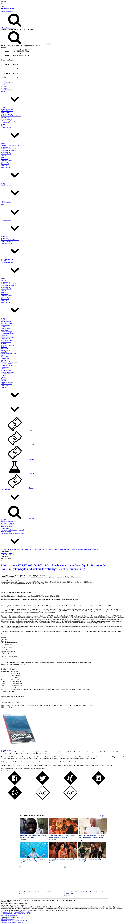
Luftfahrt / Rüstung (6, 365)
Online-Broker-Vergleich (8, 243)
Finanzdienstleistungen (7, 337)
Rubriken (3, 107)
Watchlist (31, 518)
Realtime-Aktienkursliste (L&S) (10, 240)
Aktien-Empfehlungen (19, 913)
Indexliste (3, 280)
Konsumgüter (5, 358)
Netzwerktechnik (6, 374)
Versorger (3, 387)
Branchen (3, 183)
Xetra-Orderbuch (15, 912)
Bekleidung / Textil (6, 323)
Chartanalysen (5, 122)
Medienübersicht (6, 203)
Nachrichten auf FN (6, 90)
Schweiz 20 (4, 162)
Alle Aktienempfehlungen (8, 121)
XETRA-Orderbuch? (7, 262)
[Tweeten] (43, 784)
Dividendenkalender (7, 241)
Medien (3, 201)
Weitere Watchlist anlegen (8, 521)
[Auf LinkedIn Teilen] (98, 784)
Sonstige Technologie (7, 382)
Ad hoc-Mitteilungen (7, 8)
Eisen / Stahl (4, 330)
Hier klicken (4, 770)
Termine (3, 126)
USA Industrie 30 (6, 154)
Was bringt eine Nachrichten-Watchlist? (12, 530)
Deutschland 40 (5, 147)
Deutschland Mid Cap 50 (8, 150)
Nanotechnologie (6, 370)
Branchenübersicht (6, 185)
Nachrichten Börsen (6, 913)
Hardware (4, 347)
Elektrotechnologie (6, 332)
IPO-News (4, 124)
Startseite (3, 85)
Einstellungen (5, 528)
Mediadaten (19, 917)
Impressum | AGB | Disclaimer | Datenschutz (14, 920)
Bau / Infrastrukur (6, 321)
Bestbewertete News (7, 112)
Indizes (3, 144)
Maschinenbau (5, 367)
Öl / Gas (3, 375)
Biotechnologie (5, 325)
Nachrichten (4, 86)
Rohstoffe (4, 379)
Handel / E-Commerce (7, 345)
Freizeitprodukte (5, 338)
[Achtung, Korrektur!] (18, 748)
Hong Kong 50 (5, 167)
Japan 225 (4, 165)
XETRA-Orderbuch (7, 259)
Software (3, 380)
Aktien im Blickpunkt (7, 109)
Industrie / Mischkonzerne (8, 353)
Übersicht (3, 261)
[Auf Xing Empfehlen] (70, 784)
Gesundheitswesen (6, 340)
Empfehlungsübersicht (7, 119)
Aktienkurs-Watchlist (7, 525)
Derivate (31, 459)
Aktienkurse (4, 236)
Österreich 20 (5, 164)
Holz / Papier (4, 348)
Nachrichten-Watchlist (7, 523)
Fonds (30, 430)
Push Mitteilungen (6, 551)
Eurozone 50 (4, 159)
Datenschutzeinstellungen (8, 917)
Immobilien (4, 352)
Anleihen (31, 444)
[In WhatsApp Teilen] (15, 799)
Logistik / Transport (6, 363)
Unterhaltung (4, 385)
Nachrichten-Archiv (11, 915)
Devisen (31, 488)
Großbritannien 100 (6, 160)
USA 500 (3, 155)
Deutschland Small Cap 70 (8, 149)
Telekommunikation (6, 384)
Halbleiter (4, 343)
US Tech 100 (5, 157)
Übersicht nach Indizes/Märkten (10, 145)
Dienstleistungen (6, 328)
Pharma (3, 377)
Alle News (4, 91)
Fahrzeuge (4, 335)
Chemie (3, 326)
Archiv (3, 204)
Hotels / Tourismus (6, 350)
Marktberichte (5, 117)
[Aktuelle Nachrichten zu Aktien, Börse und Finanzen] (8, 12)
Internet (3, 355)
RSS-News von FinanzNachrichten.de (12, 922)
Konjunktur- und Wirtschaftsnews (11, 116)
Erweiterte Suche (8, 83)
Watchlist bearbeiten (7, 526)
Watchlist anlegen (6, 531)
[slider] (3, 559)
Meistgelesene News (7, 114)
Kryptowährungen (6, 489)
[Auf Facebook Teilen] (15, 784)
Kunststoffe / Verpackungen (9, 362)
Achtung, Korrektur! (7, 750)
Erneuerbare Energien (7, 333)
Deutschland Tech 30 (7, 152)
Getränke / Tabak (6, 342)
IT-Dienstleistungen (6, 357)
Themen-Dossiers (6, 127)
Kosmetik (3, 360)
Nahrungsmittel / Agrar (7, 372)
